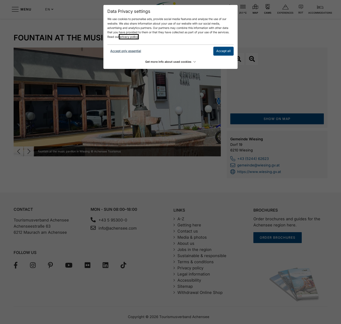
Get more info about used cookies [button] (168, 61)
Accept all (223, 51)
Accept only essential (125, 51)
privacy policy (129, 36)
